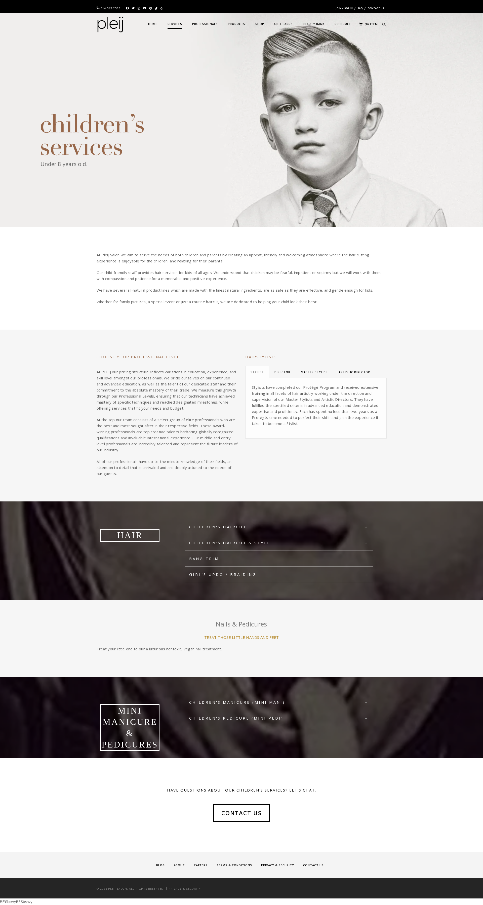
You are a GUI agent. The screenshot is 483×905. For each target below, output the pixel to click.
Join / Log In (344, 8)
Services (175, 24)
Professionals (205, 24)
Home (152, 24)
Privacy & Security (277, 865)
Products (236, 24)
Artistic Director (354, 372)
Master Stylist (314, 372)
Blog (160, 865)
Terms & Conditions (234, 865)
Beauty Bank (314, 24)
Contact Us (376, 8)
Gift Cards (283, 24)
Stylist (257, 372)
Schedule (343, 24)
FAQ (360, 8)
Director (282, 372)
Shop (259, 24)
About (179, 865)
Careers (201, 865)
